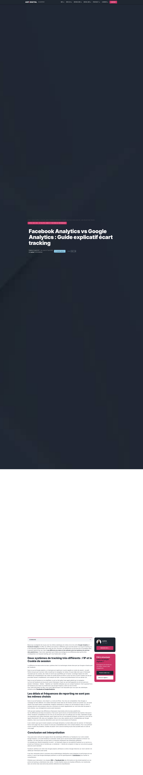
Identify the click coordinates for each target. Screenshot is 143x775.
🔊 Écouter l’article (59, 251)
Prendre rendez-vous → (105, 672)
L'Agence (104, 2)
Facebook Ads (59, 760)
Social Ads (87, 2)
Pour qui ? (96, 2)
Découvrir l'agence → (103, 677)
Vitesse (68, 251)
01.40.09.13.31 (41, 2)
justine (32, 252)
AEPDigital (31, 2)
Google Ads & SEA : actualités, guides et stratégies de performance (46, 220)
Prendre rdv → (104, 648)
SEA (52, 760)
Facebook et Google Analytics (45, 689)
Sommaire (32, 639)
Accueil (29, 220)
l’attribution (76, 755)
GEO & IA (68, 2)
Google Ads (77, 2)
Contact (113, 2)
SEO (62, 2)
